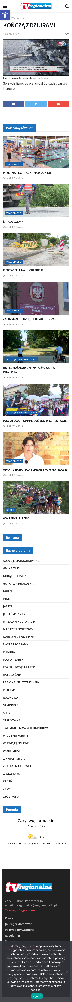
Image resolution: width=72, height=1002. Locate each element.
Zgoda (37, 996)
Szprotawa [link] (11, 720)
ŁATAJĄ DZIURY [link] (13, 221)
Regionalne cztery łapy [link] (21, 682)
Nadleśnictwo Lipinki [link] (19, 637)
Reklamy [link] (9, 690)
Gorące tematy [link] (15, 576)
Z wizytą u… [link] (12, 773)
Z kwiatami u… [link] (14, 758)
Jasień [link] (7, 606)
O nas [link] (9, 918)
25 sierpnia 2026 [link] (14, 178)
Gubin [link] (7, 591)
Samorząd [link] (11, 705)
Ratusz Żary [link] (12, 675)
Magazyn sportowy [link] (18, 629)
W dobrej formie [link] (15, 735)
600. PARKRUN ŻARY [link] (16, 518)
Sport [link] (10, 509)
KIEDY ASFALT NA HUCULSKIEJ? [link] (23, 270)
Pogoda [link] (9, 652)
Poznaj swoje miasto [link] (19, 667)
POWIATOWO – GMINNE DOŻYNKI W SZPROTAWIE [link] (35, 421)
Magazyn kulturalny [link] (19, 621)
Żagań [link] (7, 781)
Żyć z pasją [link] (11, 796)
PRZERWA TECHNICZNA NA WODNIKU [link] (27, 173)
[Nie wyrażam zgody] (67, 972)
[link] (5, 15)
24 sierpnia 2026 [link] (14, 324)
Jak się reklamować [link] (18, 924)
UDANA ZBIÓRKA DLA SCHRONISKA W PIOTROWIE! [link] (35, 469)
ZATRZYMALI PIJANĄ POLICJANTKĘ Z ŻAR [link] (29, 319)
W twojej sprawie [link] (16, 743)
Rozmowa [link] (10, 697)
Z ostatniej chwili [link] (17, 766)
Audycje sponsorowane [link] (21, 359)
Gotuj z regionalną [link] (18, 583)
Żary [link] (6, 789)
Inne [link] (6, 599)
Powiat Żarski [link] (13, 659)
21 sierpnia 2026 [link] (14, 474)
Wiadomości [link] (18, 18)
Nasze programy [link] (15, 644)
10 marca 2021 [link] (11, 34)
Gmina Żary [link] (11, 568)
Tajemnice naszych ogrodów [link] (25, 728)
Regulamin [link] (12, 935)
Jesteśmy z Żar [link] (14, 614)
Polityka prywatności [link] (19, 930)
